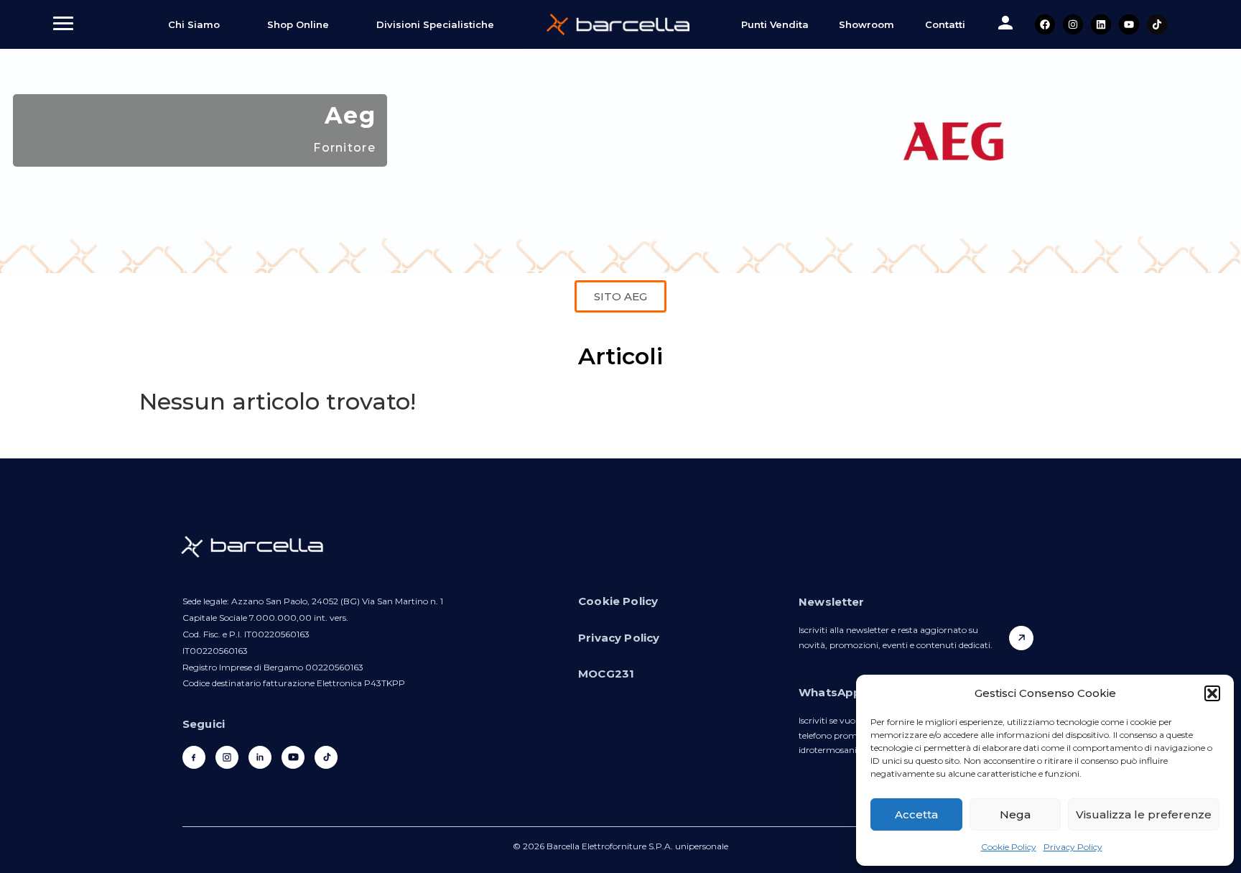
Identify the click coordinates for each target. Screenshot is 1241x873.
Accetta (916, 814)
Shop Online (298, 24)
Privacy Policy (1073, 846)
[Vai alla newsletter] (1021, 638)
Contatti (945, 24)
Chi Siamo (194, 24)
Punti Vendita (775, 24)
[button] (1212, 693)
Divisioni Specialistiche (435, 24)
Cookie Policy (1008, 846)
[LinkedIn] (259, 757)
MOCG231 (606, 673)
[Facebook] (1045, 24)
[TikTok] (326, 757)
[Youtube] (1129, 24)
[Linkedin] (1101, 24)
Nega (1015, 814)
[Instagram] (1073, 24)
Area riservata (1005, 23)
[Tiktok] (1157, 24)
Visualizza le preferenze (1144, 814)
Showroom (866, 24)
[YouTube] (293, 757)
